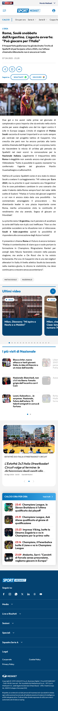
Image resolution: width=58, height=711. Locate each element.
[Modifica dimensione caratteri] (19, 69)
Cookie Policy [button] (35, 659)
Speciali (6, 632)
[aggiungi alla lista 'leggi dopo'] (12, 69)
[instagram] (9, 594)
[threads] (34, 594)
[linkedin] (28, 594)
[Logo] (29, 10)
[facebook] (3, 594)
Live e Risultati (9, 613)
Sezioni (5, 623)
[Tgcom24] (7, 3)
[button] (29, 10)
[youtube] (40, 594)
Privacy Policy (8, 664)
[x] (22, 594)
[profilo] (54, 11)
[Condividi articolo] (5, 69)
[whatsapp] (16, 594)
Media (5, 604)
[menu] (4, 11)
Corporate (7, 659)
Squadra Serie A (10, 642)
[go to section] (53, 291)
